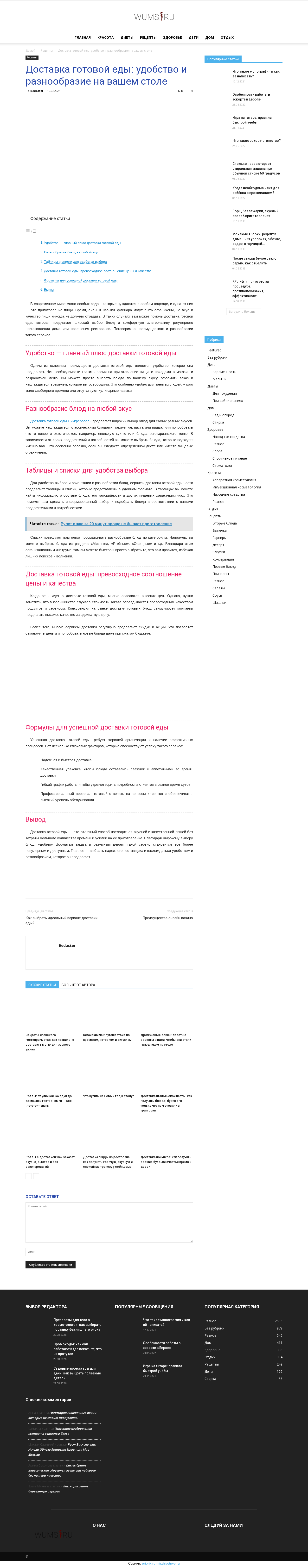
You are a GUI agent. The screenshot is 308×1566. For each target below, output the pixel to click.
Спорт (217, 451)
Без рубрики (217, 357)
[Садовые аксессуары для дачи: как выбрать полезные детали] (38, 1374)
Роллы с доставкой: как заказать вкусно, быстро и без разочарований (51, 1161)
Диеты (127, 37)
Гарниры (219, 537)
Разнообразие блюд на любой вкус (71, 252)
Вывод (49, 290)
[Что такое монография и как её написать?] (217, 77)
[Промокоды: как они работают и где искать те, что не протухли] (38, 1350)
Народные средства (228, 436)
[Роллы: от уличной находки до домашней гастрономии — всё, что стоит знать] (52, 1074)
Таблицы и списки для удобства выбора (75, 261)
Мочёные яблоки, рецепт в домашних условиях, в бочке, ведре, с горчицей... (256, 239)
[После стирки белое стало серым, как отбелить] (217, 264)
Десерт (218, 545)
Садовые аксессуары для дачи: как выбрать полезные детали (77, 1373)
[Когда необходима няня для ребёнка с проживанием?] (217, 194)
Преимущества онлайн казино (167, 918)
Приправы (220, 573)
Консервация (223, 559)
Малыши (219, 379)
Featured (214, 350)
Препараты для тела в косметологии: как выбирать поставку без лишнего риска (77, 1324)
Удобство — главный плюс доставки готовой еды (82, 243)
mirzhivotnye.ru (168, 1563)
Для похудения (224, 393)
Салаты (218, 588)
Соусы (217, 595)
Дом (209, 37)
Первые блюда (224, 566)
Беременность (224, 371)
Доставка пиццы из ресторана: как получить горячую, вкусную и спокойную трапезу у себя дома (108, 1161)
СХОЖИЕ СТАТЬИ (42, 985)
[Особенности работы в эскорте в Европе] (217, 100)
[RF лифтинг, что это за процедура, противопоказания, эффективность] (217, 287)
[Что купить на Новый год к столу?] (109, 1074)
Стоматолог (222, 465)
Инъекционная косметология (236, 487)
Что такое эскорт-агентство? (256, 141)
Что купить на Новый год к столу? (108, 1096)
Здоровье (172, 37)
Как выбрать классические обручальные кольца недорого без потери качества (62, 1470)
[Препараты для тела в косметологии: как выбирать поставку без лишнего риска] (38, 1325)
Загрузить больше (242, 312)
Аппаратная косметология (234, 480)
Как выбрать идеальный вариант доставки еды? (61, 920)
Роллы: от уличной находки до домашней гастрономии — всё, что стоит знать (49, 1100)
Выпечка (219, 530)
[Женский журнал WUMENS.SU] (154, 16)
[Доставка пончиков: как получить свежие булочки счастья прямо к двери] (167, 1135)
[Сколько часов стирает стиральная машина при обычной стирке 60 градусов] (217, 169)
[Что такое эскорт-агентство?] (217, 146)
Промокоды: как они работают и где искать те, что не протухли (77, 1349)
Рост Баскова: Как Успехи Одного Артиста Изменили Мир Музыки (62, 1449)
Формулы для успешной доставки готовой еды (80, 280)
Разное (218, 444)
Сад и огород (223, 415)
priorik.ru (148, 1563)
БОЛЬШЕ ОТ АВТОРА (78, 985)
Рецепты (148, 37)
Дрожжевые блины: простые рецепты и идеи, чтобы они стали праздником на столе (166, 1039)
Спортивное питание (229, 458)
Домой (31, 51)
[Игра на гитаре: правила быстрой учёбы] (217, 123)
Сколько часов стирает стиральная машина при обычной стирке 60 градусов (256, 168)
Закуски (218, 552)
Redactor (36, 91)
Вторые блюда (224, 523)
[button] (276, 38)
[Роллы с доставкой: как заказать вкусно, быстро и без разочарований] (52, 1135)
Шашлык (219, 602)
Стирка (218, 422)
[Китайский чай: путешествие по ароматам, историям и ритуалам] (109, 1013)
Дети (194, 37)
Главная (83, 37)
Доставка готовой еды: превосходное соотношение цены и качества (98, 271)
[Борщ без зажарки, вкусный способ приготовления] (217, 217)
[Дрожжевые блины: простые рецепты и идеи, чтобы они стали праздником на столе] (167, 1013)
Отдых (227, 37)
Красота (105, 37)
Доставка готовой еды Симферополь (60, 421)
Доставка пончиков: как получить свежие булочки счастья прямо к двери (166, 1161)
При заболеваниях (227, 400)
